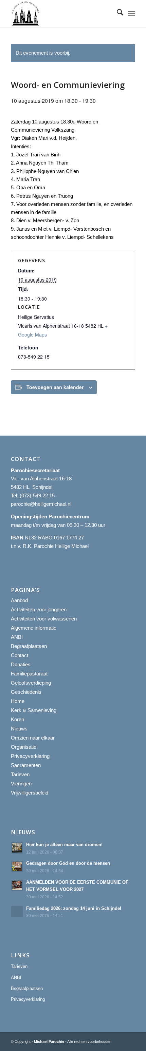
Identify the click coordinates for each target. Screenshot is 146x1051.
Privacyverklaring (30, 756)
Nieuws (19, 728)
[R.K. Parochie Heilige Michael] (60, 13)
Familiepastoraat (29, 673)
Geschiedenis (26, 692)
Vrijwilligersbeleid (29, 793)
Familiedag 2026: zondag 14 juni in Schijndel (73, 908)
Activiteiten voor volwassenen (44, 619)
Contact (19, 655)
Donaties (21, 664)
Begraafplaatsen (29, 646)
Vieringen (21, 783)
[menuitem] (116, 13)
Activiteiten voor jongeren (39, 609)
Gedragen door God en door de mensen (68, 863)
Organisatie (23, 747)
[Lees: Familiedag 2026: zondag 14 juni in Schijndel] (17, 911)
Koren (17, 719)
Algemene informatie (33, 628)
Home (17, 701)
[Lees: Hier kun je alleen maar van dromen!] (17, 848)
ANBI (17, 637)
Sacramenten (26, 765)
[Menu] (131, 13)
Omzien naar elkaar (33, 738)
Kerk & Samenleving (33, 710)
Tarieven (20, 774)
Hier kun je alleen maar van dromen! (64, 844)
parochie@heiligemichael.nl (41, 504)
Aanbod (19, 600)
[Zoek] (116, 13)
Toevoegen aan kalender (55, 387)
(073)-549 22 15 (37, 495)
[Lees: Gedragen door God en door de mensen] (17, 866)
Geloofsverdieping (31, 683)
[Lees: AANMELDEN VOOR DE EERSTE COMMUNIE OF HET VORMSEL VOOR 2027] (17, 885)
